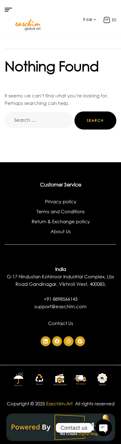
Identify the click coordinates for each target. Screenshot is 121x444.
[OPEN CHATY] (103, 427)
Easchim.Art (60, 403)
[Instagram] (69, 341)
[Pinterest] (80, 341)
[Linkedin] (46, 341)
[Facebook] (57, 341)
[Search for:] (39, 120)
